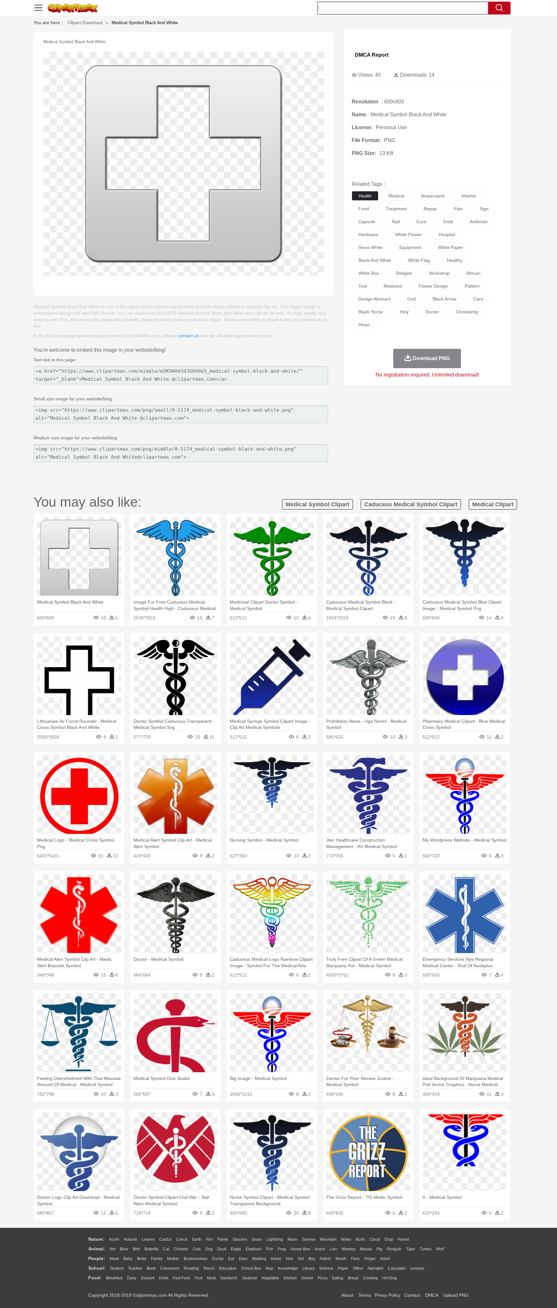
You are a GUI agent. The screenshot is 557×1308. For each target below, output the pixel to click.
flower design (433, 286)
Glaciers (240, 1239)
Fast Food (181, 1278)
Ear (231, 1258)
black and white (374, 260)
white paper (450, 247)
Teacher (135, 1268)
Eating (337, 1278)
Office (358, 1268)
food (363, 208)
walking (259, 1258)
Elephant (253, 1249)
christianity (467, 311)
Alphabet (375, 1268)
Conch (182, 1239)
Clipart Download (85, 22)
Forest (403, 1239)
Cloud (374, 1239)
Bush (360, 1239)
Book (151, 1268)
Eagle (236, 1249)
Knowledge (288, 1268)
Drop (389, 1239)
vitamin (468, 195)
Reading (191, 1268)
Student (116, 1268)
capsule (366, 221)
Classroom (169, 1268)
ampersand (433, 195)
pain (458, 208)
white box (368, 273)
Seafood (249, 1278)
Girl (301, 1258)
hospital (447, 234)
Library (308, 1268)
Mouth (341, 1258)
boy (311, 1258)
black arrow (444, 298)
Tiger (410, 1249)
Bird (136, 1249)
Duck (221, 1249)
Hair (289, 1258)
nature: (96, 1239)
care (478, 298)
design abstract (374, 298)
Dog (209, 1249)
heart (364, 324)
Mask (114, 1258)
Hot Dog (389, 1278)
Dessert (147, 1278)
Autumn (130, 1239)
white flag (419, 260)
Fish (269, 1249)
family (156, 1258)
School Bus (251, 1268)
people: (96, 1258)
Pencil (208, 1268)
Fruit (198, 1278)
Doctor (218, 1258)
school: (96, 1268)
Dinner (307, 1278)
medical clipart (492, 504)
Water (346, 1239)
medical (396, 195)
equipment (410, 247)
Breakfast (114, 1278)
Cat (166, 1249)
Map (269, 1268)
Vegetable (270, 1278)
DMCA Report (371, 55)
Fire (209, 1239)
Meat (211, 1278)
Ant (112, 1249)
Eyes (243, 1258)
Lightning (275, 1239)
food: (95, 1277)
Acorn (114, 1239)
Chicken (181, 1249)
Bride (141, 1258)
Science (326, 1268)
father (325, 1258)
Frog (282, 1249)
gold (448, 221)
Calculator (397, 1268)
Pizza (322, 1278)
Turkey (426, 1249)
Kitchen (290, 1278)
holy (404, 311)
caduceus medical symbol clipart (410, 504)
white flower (408, 234)
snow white (370, 247)
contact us (188, 335)
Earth (196, 1239)
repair (430, 208)
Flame (222, 1239)
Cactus (165, 1239)
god (411, 298)
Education (228, 1268)
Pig (379, 1249)
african (473, 273)
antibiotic (479, 221)
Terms (364, 1295)
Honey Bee (300, 1249)
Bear (124, 1249)
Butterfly (151, 1249)
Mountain (328, 1239)
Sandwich (229, 1278)
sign (484, 208)
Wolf (440, 1249)
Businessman (196, 1258)
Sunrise (309, 1239)
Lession (417, 1268)
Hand (385, 1258)
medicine (393, 286)
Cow (197, 1249)
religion (404, 273)
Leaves (148, 1239)
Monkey (349, 1249)
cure (421, 221)
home (276, 1258)
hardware (368, 234)
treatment (396, 208)
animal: (96, 1248)
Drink (163, 1278)
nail (396, 221)
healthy (454, 260)
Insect (320, 1249)
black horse (370, 311)
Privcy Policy (387, 1295)
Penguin (394, 1249)
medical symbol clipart (317, 504)
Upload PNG (456, 1295)
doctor (432, 311)
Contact (412, 1295)
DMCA (431, 1295)
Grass (257, 1239)
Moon (293, 1239)
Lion (333, 1249)
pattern (472, 286)
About (347, 1295)
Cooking (370, 1278)
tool (362, 286)
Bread (353, 1278)
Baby (127, 1258)
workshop (439, 273)
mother (173, 1258)
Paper (343, 1268)
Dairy (131, 1278)
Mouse (366, 1249)
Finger (370, 1258)
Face (355, 1258)
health (365, 195)
